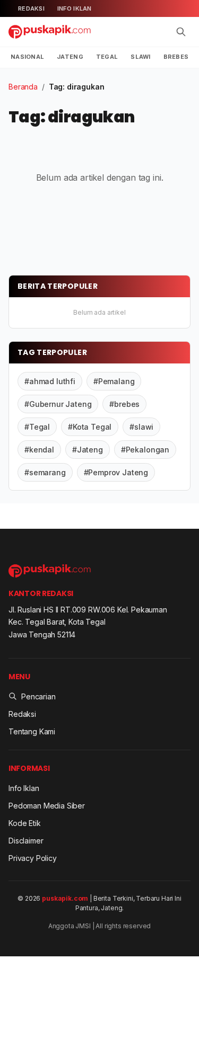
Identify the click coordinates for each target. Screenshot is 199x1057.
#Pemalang (114, 381)
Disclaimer (25, 840)
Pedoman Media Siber (46, 805)
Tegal (107, 56)
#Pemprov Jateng (116, 472)
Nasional (27, 56)
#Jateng (87, 449)
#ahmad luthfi (49, 381)
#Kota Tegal (89, 426)
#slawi (141, 426)
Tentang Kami (31, 731)
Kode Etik (24, 823)
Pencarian (38, 696)
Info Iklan (74, 8)
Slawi (140, 56)
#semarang (45, 472)
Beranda (23, 86)
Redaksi (31, 8)
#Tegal (37, 426)
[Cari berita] (181, 31)
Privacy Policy (32, 858)
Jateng (70, 56)
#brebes (124, 403)
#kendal (39, 449)
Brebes (176, 56)
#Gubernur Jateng (57, 403)
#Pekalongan (145, 449)
